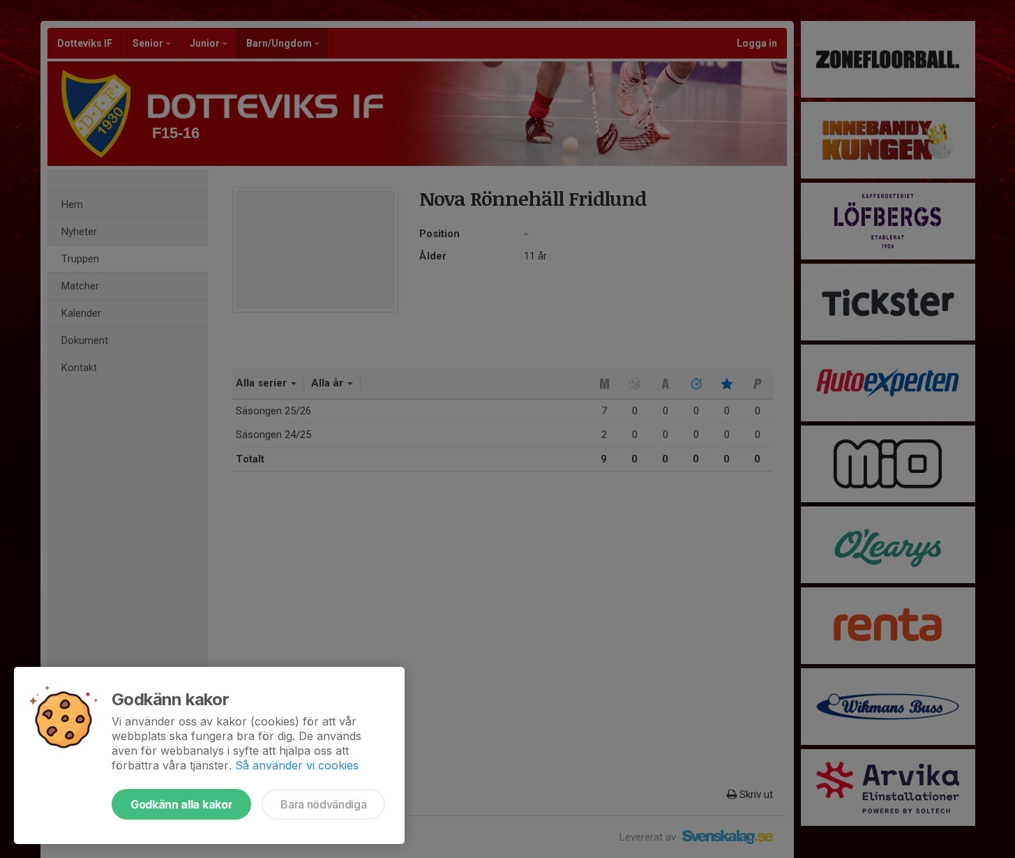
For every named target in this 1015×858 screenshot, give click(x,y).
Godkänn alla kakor (181, 804)
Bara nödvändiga (323, 804)
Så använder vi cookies (297, 765)
